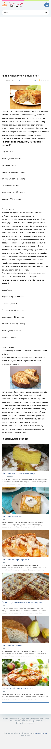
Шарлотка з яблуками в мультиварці (19, 473)
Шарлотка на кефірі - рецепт (15, 559)
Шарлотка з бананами (12, 645)
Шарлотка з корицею (12, 516)
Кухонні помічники (7, 476)
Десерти (4, 519)
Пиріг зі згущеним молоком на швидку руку (22, 602)
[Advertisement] (25, 43)
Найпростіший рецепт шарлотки (17, 688)
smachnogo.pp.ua (40, 733)
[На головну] (13, 5)
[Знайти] (46, 12)
